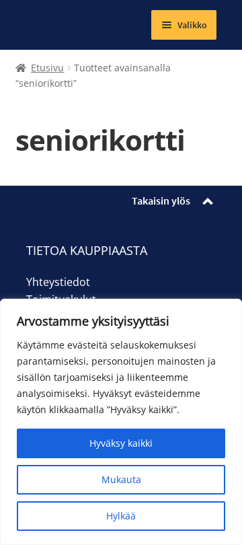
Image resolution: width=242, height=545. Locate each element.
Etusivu (47, 67)
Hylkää (121, 515)
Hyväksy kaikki (121, 443)
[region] (121, 422)
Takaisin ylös (161, 200)
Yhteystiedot (58, 282)
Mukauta (121, 479)
